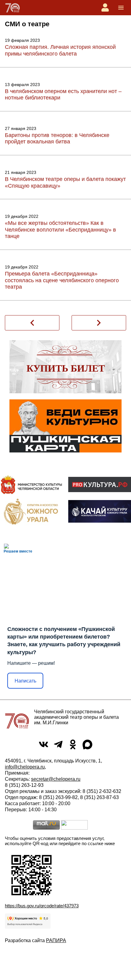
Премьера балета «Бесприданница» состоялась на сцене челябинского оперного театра (62, 280)
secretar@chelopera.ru (55, 779)
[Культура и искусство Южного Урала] (31, 511)
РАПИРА (56, 940)
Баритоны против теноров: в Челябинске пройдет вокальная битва (57, 138)
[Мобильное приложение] (99, 511)
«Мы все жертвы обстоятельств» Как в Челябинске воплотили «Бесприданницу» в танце (60, 229)
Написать (25, 680)
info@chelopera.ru (25, 766)
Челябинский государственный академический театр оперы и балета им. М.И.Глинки (76, 717)
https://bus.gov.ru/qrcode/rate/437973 (42, 905)
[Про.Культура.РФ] (99, 484)
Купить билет (66, 368)
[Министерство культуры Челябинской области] (31, 484)
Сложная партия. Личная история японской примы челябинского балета (60, 50)
